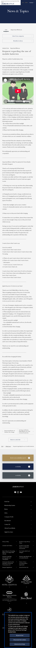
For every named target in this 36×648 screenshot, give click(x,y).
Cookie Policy (12, 632)
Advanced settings (19, 644)
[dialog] (18, 630)
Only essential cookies (19, 640)
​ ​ (13, 466)
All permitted (19, 635)
